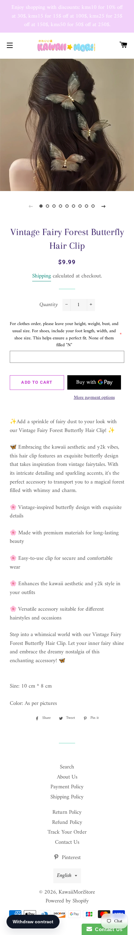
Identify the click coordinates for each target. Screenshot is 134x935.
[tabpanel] (67, 124)
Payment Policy (67, 787)
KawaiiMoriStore (77, 892)
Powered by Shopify (67, 901)
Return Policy (67, 812)
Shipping (41, 276)
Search (67, 767)
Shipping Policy (67, 797)
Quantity (48, 305)
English (64, 876)
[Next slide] (103, 206)
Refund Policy (67, 822)
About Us (67, 777)
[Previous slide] (30, 206)
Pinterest (70, 858)
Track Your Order (67, 832)
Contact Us (67, 842)
